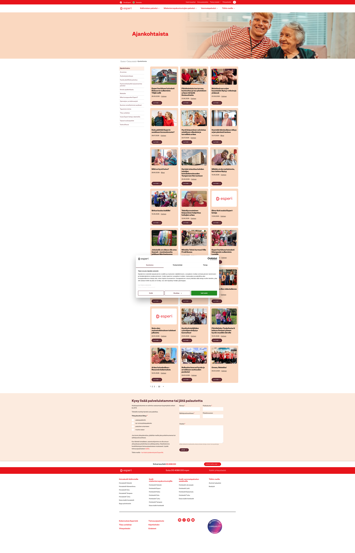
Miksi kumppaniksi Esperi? (129, 97)
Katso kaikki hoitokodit (156, 505)
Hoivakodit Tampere (125, 493)
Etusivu (123, 61)
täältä (147, 449)
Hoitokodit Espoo (154, 488)
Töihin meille (214, 479)
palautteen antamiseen (142, 426)
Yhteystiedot (226, 2)
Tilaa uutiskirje (125, 113)
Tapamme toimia (125, 109)
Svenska (139, 2)
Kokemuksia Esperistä (128, 521)
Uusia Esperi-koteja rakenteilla (130, 117)
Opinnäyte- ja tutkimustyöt (129, 101)
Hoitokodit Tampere (155, 502)
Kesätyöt (212, 486)
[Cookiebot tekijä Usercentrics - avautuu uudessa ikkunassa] (209, 258)
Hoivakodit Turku (124, 497)
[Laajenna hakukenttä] (234, 2)
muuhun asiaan (139, 430)
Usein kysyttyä (191, 2)
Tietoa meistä (131, 61)
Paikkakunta (207, 406)
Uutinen (163, 96)
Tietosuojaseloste (156, 521)
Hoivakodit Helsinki (125, 483)
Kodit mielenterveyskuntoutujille (160, 480)
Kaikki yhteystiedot (217, 470)
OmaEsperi (127, 2)
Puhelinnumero (208, 413)
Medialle (123, 93)
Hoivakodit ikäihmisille (128, 479)
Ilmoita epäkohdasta (127, 89)
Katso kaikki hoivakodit (126, 500)
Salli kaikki (204, 293)
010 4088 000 (171, 464)
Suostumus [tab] (150, 265)
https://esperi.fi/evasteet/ (146, 287)
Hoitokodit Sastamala (186, 492)
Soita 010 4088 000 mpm (177, 470)
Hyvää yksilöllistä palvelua (128, 80)
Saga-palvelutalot (125, 503)
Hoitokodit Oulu (154, 495)
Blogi (222, 135)
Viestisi (182, 424)
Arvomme (123, 72)
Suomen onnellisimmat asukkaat (131, 105)
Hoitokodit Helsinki (155, 485)
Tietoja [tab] (205, 265)
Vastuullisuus (124, 124)
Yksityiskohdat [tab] (177, 265)
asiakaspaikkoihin (140, 420)
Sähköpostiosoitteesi (187, 413)
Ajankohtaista (125, 68)
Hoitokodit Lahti (184, 488)
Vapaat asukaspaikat (127, 121)
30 (159, 386)
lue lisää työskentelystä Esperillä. (152, 452)
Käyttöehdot (153, 525)
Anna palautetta (202, 2)
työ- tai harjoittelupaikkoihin (143, 423)
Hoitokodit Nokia (154, 492)
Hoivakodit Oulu (124, 490)
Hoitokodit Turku (154, 499)
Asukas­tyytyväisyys (126, 76)
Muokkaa (176, 293)
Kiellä (151, 293)
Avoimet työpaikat (215, 483)
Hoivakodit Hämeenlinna (127, 486)
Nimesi (182, 406)
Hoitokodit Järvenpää (186, 485)
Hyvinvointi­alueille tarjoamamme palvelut (131, 85)
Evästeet (152, 529)
